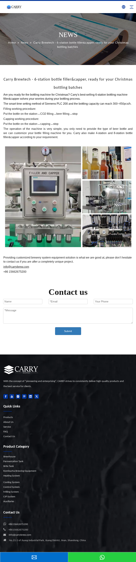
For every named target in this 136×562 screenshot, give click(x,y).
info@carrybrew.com (20, 535)
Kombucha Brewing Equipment (19, 471)
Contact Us (9, 436)
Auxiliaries (8, 501)
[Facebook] (5, 396)
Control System (11, 487)
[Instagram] (18, 396)
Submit (68, 331)
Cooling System (11, 482)
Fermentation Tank (13, 461)
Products (8, 417)
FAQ (5, 431)
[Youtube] (12, 396)
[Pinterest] (24, 396)
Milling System (11, 492)
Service (7, 427)
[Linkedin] (30, 396)
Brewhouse (9, 456)
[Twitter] (36, 396)
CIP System (9, 496)
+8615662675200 (18, 524)
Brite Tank (8, 466)
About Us (8, 422)
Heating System (11, 476)
